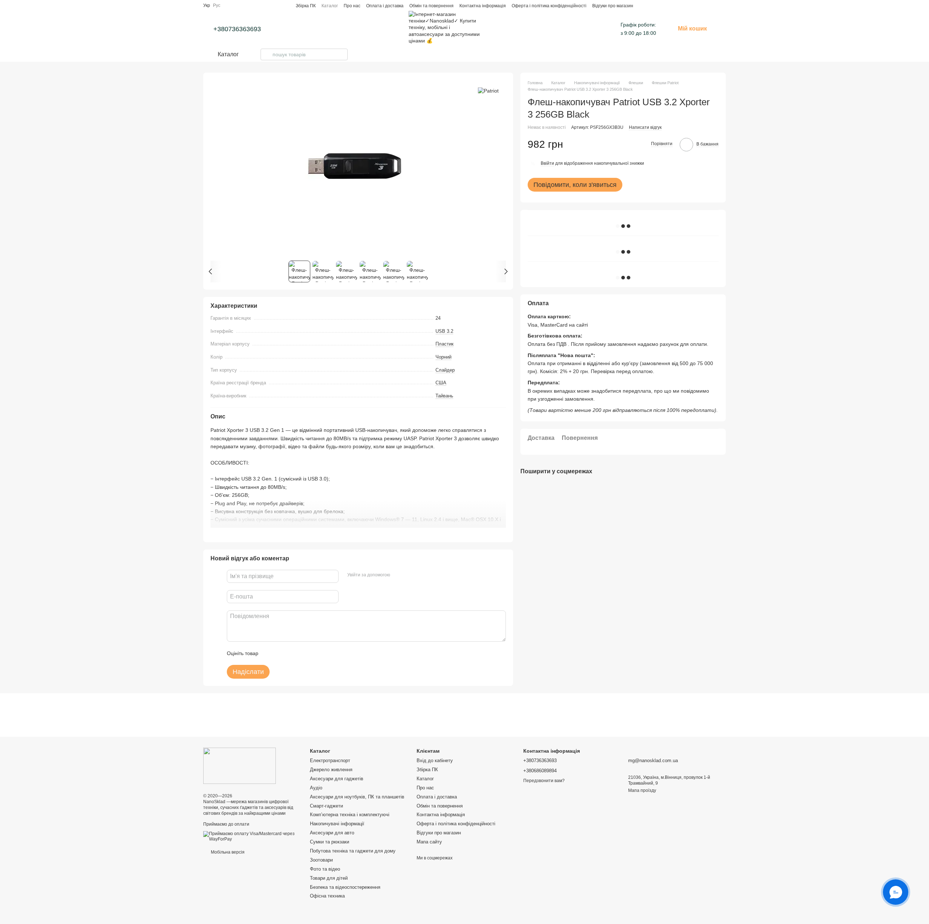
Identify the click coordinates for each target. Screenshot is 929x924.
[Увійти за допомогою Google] (409, 575)
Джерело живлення (331, 769)
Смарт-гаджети (326, 806)
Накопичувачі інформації (337, 823)
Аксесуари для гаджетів (336, 778)
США (440, 382)
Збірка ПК (306, 5)
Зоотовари (321, 860)
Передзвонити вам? (544, 780)
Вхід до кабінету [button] (435, 760)
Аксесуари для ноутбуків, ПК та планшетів (357, 797)
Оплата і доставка (385, 5)
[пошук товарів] (266, 54)
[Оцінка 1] (270, 653)
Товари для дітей (329, 878)
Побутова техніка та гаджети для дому (353, 851)
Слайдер (445, 370)
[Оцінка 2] (282, 653)
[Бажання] (723, 5)
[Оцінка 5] (317, 653)
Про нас (352, 5)
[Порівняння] (710, 5)
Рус (216, 5)
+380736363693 (237, 29)
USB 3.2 (444, 331)
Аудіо (316, 787)
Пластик (444, 344)
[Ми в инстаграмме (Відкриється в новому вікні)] (491, 29)
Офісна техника (327, 896)
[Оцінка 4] (305, 653)
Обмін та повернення (431, 5)
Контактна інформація (482, 5)
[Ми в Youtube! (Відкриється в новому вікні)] (509, 29)
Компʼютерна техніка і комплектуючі (349, 814)
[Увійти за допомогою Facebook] (398, 575)
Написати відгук (645, 127)
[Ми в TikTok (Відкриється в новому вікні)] (517, 29)
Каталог (330, 5)
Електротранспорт (330, 760)
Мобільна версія (227, 852)
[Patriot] (488, 90)
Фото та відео (325, 869)
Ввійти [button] (547, 163)
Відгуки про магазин (612, 5)
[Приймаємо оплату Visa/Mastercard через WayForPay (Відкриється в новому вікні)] (251, 836)
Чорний (443, 357)
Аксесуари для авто (332, 832)
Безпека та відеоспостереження (345, 887)
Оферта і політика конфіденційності (549, 5)
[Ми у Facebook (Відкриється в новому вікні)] (500, 29)
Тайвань (444, 395)
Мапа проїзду (642, 790)
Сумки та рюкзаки (329, 842)
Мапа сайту (429, 842)
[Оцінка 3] (293, 653)
